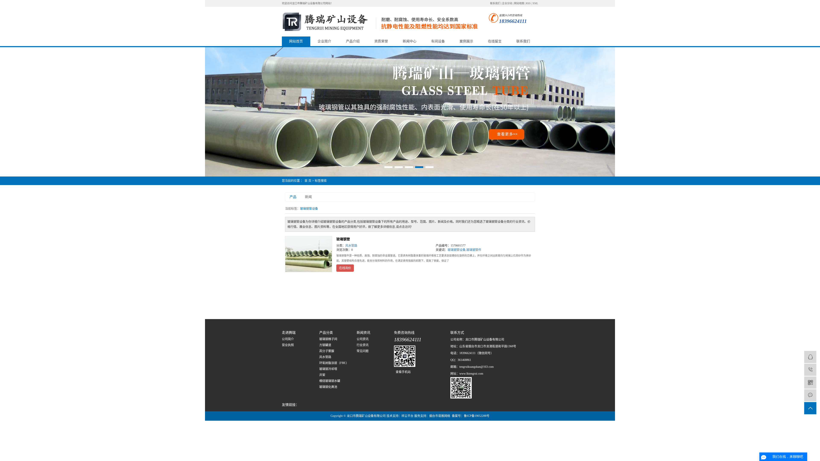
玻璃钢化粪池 (328, 386)
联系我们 (495, 3)
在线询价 (345, 268)
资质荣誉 (381, 41)
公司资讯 (363, 339)
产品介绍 (353, 41)
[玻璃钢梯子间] (410, 111)
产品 (293, 197)
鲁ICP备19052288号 (476, 415)
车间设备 (438, 41)
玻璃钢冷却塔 (328, 369)
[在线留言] (810, 395)
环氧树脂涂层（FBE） (334, 363)
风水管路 (351, 245)
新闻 (308, 197)
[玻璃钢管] (308, 254)
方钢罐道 (325, 345)
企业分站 (507, 3)
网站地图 (519, 3)
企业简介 (324, 41)
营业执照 (288, 345)
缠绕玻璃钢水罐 (329, 380)
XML (535, 3)
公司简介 (288, 339)
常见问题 (363, 351)
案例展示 (466, 41)
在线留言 (495, 41)
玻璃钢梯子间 (328, 339)
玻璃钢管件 (473, 249)
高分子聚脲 (326, 351)
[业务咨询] (810, 357)
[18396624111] (810, 370)
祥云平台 (407, 415)
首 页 (308, 180)
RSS (528, 3)
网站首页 (296, 41)
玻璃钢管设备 (457, 249)
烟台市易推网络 (439, 415)
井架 (322, 374)
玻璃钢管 (343, 239)
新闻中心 (409, 41)
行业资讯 (363, 345)
